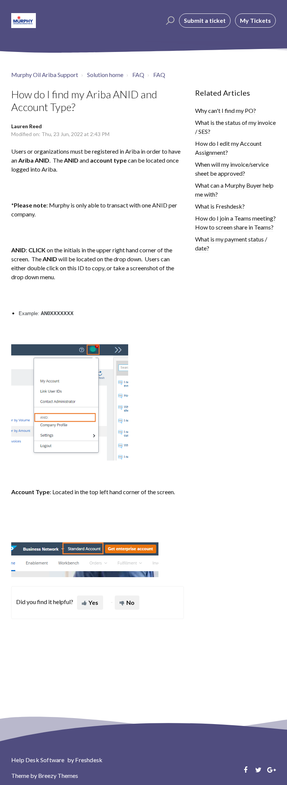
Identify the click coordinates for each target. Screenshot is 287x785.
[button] (169, 20)
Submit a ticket (205, 20)
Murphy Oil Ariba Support (44, 74)
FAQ (138, 74)
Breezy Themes (58, 775)
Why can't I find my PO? (225, 110)
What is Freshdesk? (220, 206)
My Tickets (255, 20)
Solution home (105, 74)
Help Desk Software (38, 759)
